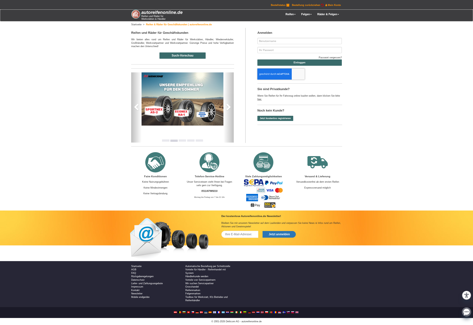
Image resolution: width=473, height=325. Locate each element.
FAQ (133, 273)
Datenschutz (138, 279)
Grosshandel (192, 286)
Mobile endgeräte (140, 297)
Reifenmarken (192, 290)
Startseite (136, 266)
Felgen (305, 14)
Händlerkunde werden (196, 276)
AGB (133, 269)
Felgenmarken (192, 293)
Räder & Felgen (327, 14)
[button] (466, 295)
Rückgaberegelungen (142, 276)
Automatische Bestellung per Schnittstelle (207, 266)
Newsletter (136, 293)
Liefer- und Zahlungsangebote (147, 283)
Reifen (289, 14)
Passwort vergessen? (330, 57)
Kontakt (135, 290)
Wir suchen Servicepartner (199, 283)
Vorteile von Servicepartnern (200, 279)
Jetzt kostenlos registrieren (275, 118)
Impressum (137, 286)
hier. (259, 99)
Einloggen (299, 62)
